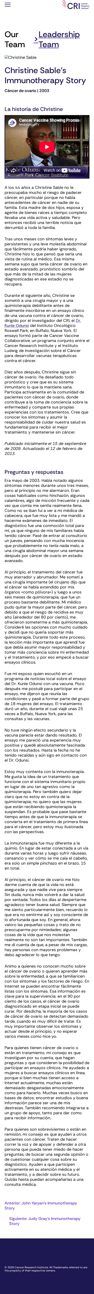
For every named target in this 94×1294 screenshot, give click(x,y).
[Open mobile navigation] (8, 5)
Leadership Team (59, 39)
